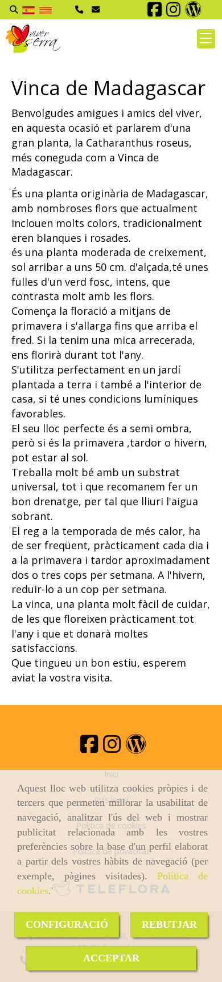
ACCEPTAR (111, 958)
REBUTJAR (169, 924)
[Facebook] (154, 12)
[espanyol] (28, 9)
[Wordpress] (193, 12)
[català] (45, 9)
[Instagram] (173, 12)
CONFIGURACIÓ (67, 924)
